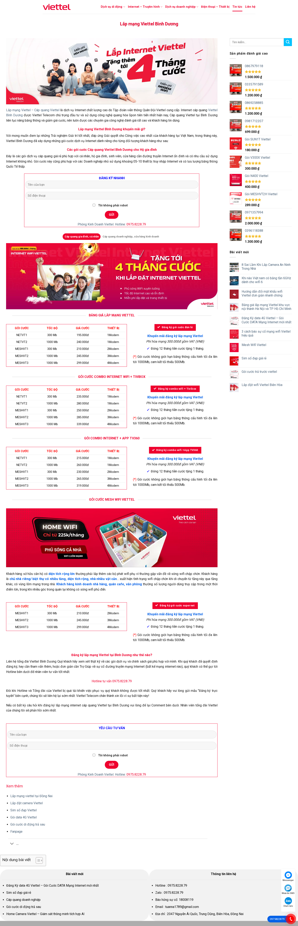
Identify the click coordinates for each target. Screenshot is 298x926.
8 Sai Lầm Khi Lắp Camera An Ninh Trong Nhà (266, 267)
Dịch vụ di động (111, 7)
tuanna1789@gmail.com (182, 907)
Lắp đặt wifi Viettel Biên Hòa (262, 385)
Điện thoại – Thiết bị (215, 7)
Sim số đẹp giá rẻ (254, 358)
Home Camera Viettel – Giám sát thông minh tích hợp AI (45, 914)
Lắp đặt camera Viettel (27, 803)
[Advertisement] (261, 424)
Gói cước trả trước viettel (259, 372)
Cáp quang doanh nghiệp (23, 900)
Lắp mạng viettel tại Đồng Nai (31, 796)
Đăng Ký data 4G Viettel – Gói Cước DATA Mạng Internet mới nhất (266, 320)
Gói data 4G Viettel (23, 817)
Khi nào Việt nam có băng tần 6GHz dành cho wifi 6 (266, 280)
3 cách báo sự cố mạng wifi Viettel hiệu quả (266, 333)
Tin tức (237, 7)
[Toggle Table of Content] (37, 860)
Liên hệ (250, 7)
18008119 (186, 900)
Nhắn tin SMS (288, 893)
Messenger (288, 880)
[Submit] (288, 42)
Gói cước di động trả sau (27, 824)
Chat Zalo (288, 906)
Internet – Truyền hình (144, 7)
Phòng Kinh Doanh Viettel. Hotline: (112, 224)
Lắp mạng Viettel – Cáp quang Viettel (32, 110)
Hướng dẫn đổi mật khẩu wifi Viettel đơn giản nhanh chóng (262, 293)
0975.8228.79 (177, 885)
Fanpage (16, 831)
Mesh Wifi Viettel (254, 345)
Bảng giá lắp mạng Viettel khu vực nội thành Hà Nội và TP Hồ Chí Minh (266, 307)
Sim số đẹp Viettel (23, 810)
